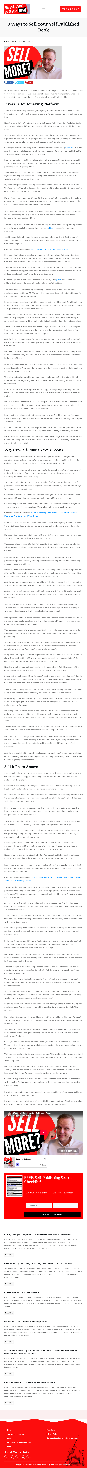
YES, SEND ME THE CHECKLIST (52, 1214)
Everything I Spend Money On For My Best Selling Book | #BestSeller (38, 1263)
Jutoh (58, 279)
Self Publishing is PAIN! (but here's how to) (49, 249)
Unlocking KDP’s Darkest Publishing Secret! (25, 1321)
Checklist (69, 147)
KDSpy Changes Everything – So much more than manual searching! (37, 1234)
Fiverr (51, 228)
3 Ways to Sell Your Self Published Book (43, 27)
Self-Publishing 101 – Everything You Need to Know (29, 1382)
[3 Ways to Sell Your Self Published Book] (33, 62)
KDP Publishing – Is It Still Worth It (21, 1292)
